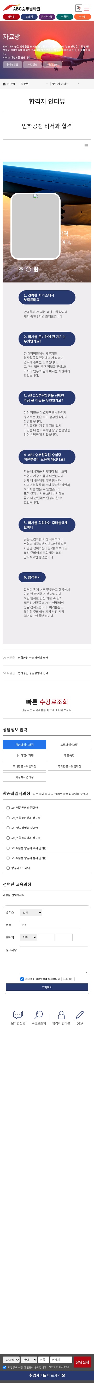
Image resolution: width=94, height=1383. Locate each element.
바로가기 (45, 1375)
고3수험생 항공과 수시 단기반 (28, 848)
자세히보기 (68, 978)
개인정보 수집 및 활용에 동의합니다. (27, 1367)
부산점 (82, 17)
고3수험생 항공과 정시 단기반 (28, 858)
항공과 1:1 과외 (20, 868)
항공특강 (69, 755)
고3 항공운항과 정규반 (24, 807)
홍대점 (29, 17)
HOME (11, 84)
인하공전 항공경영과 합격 (33, 658)
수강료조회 (52, 64)
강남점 (11, 17)
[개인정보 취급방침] (58, 1367)
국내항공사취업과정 (24, 766)
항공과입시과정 (24, 745)
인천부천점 (47, 17)
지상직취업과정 (24, 777)
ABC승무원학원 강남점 (21, 7)
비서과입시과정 (24, 755)
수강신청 (32, 64)
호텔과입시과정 (69, 745)
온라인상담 (12, 64)
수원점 (65, 17)
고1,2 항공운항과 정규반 (25, 818)
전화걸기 (78, 8)
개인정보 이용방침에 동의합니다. (43, 979)
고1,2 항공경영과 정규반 (25, 838)
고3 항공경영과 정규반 (24, 828)
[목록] (85, 145)
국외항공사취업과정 (69, 766)
